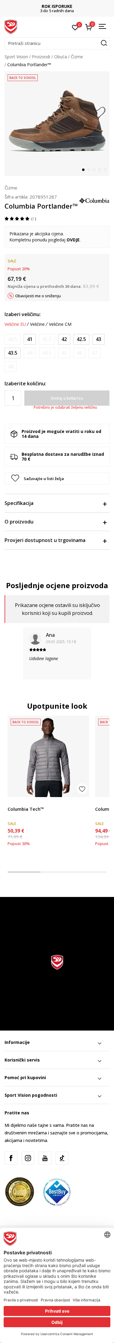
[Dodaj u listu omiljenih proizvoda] (82, 788)
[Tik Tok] (62, 1158)
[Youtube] (45, 1158)
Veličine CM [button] (60, 324)
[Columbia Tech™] (48, 756)
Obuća (60, 57)
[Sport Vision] (11, 26)
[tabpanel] (57, 123)
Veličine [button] (37, 324)
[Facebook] (11, 1158)
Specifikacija (19, 503)
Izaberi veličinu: (23, 314)
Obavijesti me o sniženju (38, 295)
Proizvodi (41, 57)
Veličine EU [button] (15, 324)
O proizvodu (19, 521)
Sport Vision (16, 57)
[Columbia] (94, 200)
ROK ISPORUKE (57, 6)
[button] (57, 43)
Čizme (77, 57)
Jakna (13, 802)
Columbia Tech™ (26, 809)
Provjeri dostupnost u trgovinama (45, 540)
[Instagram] (28, 1158)
